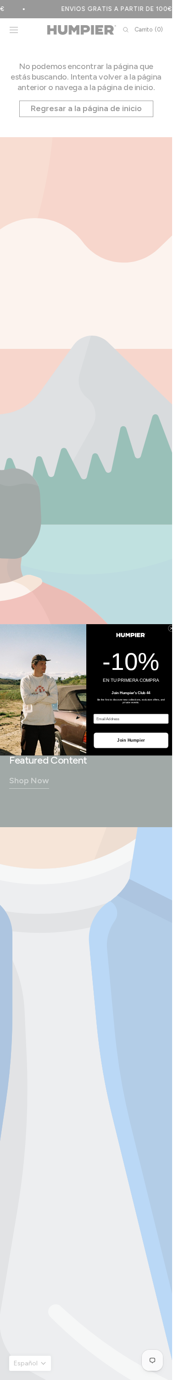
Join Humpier (131, 740)
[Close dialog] (171, 628)
